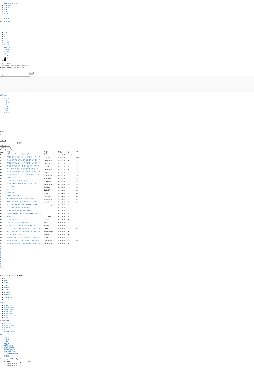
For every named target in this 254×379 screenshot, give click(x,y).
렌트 (5, 34)
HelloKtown (7, 5)
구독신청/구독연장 (9, 309)
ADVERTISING (8, 346)
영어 (5, 9)
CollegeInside (8, 297)
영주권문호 (7, 323)
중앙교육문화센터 (9, 331)
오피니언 (7, 285)
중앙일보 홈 (13, 3)
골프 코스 (7, 329)
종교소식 (7, 51)
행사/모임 (7, 47)
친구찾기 (7, 55)
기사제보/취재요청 (9, 307)
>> (1, 272)
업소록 (6, 13)
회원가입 (7, 18)
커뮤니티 (3, 95)
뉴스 (5, 279)
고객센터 (3, 302)
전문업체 (7, 40)
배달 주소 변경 (8, 311)
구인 (5, 32)
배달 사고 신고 (8, 313)
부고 (5, 53)
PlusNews (7, 292)
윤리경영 (7, 356)
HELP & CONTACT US (11, 354)
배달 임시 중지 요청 (10, 315)
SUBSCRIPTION (9, 348)
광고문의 (7, 317)
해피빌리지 (7, 341)
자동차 (6, 38)
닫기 (1, 75)
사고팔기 (7, 42)
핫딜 (5, 11)
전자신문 (7, 337)
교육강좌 (7, 49)
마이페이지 (9, 58)
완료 (31, 73)
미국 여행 (7, 327)
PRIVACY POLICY (9, 350)
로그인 (6, 16)
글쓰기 (2, 134)
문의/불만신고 (8, 305)
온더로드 (7, 287)
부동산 (6, 36)
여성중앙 (7, 339)
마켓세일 (7, 44)
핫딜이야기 (7, 102)
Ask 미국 (6, 299)
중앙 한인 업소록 (9, 325)
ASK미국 (6, 7)
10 (1, 268)
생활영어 (7, 283)
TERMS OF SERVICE (10, 352)
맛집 (5, 100)
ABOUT (6, 344)
